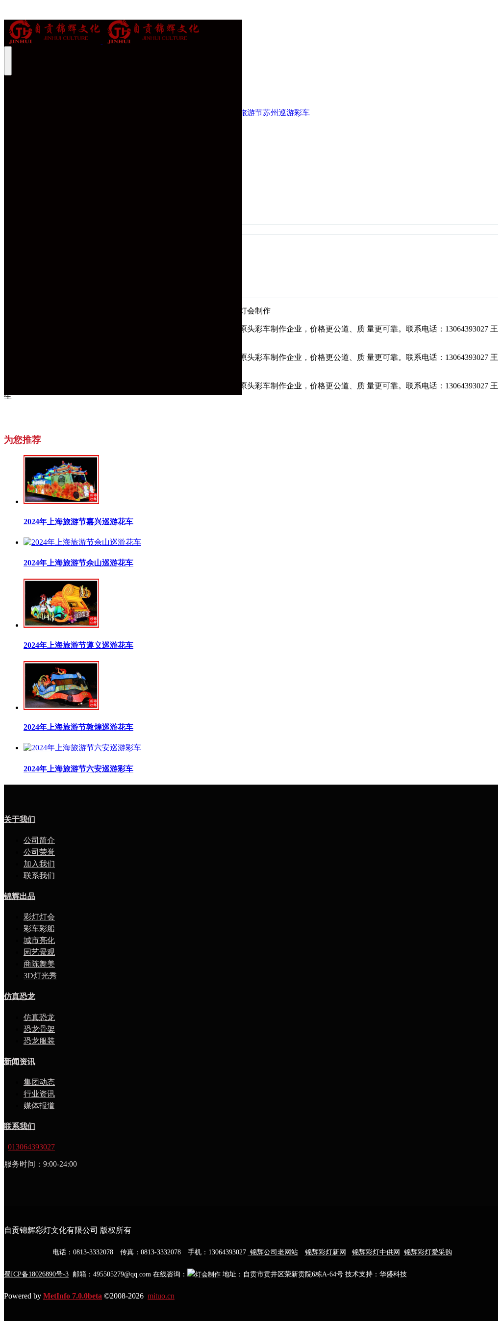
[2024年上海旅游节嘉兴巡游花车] (61, 501)
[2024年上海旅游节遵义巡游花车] (61, 625)
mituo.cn (161, 1296)
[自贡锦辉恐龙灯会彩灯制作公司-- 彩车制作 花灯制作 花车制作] (123, 33)
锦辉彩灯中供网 (376, 1252)
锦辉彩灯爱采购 (428, 1252)
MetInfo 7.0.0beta (72, 1296)
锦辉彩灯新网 (325, 1252)
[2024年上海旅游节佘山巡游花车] (82, 542)
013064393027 (31, 1147)
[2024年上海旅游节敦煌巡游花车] (61, 707)
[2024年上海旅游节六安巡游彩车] (82, 747)
